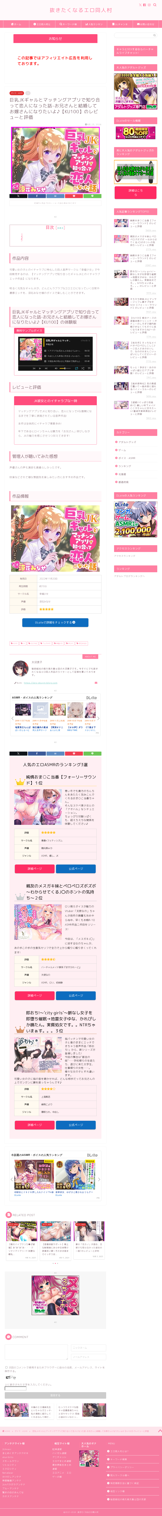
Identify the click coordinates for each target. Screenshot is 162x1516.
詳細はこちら (135, 193)
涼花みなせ (82, 643)
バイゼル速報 (59, 1453)
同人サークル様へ (119, 1475)
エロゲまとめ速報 (61, 1461)
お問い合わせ (147, 24)
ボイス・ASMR (16, 93)
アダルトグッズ (127, 442)
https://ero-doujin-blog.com (40, 682)
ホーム (17, 24)
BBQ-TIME (72, 730)
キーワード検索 (70, 25)
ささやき (33, 643)
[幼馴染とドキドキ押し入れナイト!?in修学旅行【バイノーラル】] (34, 1175)
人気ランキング (95, 25)
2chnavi (6, 1449)
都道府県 (123, 482)
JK (23, 643)
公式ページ (76, 869)
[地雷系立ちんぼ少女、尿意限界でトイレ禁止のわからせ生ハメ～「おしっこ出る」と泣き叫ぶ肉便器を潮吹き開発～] (23, 710)
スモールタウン (10, 1461)
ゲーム (122, 450)
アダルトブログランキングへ (129, 576)
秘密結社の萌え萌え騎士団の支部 (128, 1499)
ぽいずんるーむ (22, 730)
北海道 (122, 474)
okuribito (7, 1457)
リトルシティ (9, 1464)
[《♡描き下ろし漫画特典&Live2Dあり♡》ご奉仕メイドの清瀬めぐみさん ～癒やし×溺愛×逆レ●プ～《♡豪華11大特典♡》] (93, 710)
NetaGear (7, 1472)
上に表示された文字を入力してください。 (29, 1384)
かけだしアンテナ (11, 1476)
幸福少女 (59, 643)
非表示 (60, 228)
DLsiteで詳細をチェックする (53, 622)
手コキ (70, 643)
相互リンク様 (117, 1491)
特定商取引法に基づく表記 (124, 1483)
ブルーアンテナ (10, 1488)
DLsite (91, 698)
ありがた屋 (55, 730)
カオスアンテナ (10, 1496)
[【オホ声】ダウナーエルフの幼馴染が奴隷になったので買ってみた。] (75, 710)
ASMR (14, 643)
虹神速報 (57, 1449)
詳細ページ (35, 869)
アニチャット (59, 1457)
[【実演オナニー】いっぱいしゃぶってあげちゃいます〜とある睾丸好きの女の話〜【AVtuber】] (58, 710)
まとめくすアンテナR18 (15, 1453)
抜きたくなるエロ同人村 (81, 10)
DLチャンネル (121, 25)
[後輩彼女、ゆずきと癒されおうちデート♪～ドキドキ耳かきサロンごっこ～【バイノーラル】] (75, 1175)
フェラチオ (46, 643)
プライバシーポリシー (122, 1467)
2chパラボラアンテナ (13, 1484)
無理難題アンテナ (11, 1480)
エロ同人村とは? (44, 25)
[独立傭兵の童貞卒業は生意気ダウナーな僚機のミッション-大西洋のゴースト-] (40, 710)
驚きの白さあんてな (13, 1492)
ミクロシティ (9, 1468)
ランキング (124, 466)
